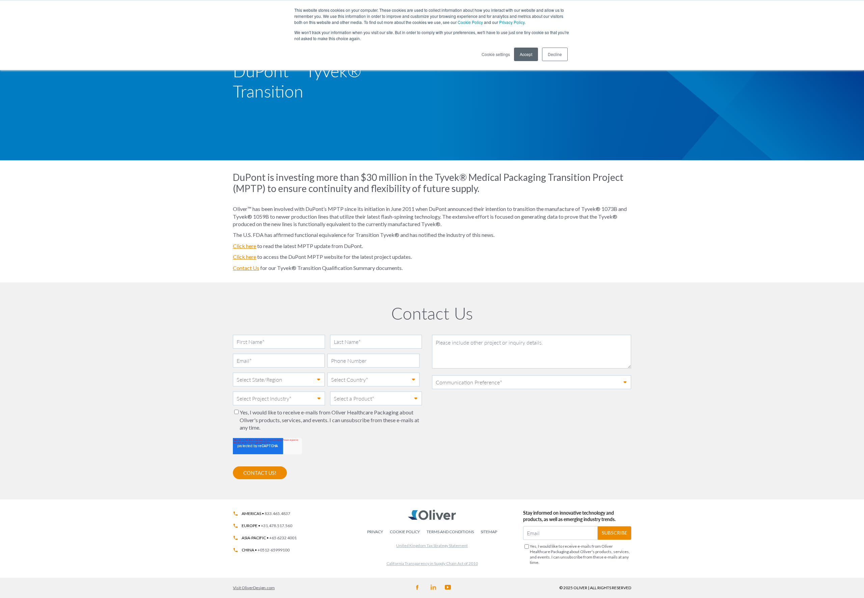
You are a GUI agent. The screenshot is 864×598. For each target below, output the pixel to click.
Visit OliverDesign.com (254, 587)
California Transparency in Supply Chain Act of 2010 (432, 563)
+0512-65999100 (274, 550)
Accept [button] (526, 54)
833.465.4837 (277, 514)
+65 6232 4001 (283, 538)
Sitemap (489, 531)
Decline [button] (555, 54)
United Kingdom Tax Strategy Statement (432, 545)
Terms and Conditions (450, 531)
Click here (244, 246)
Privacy (375, 531)
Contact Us (246, 268)
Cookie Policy (470, 22)
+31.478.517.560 (276, 526)
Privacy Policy (511, 22)
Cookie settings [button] (496, 54)
